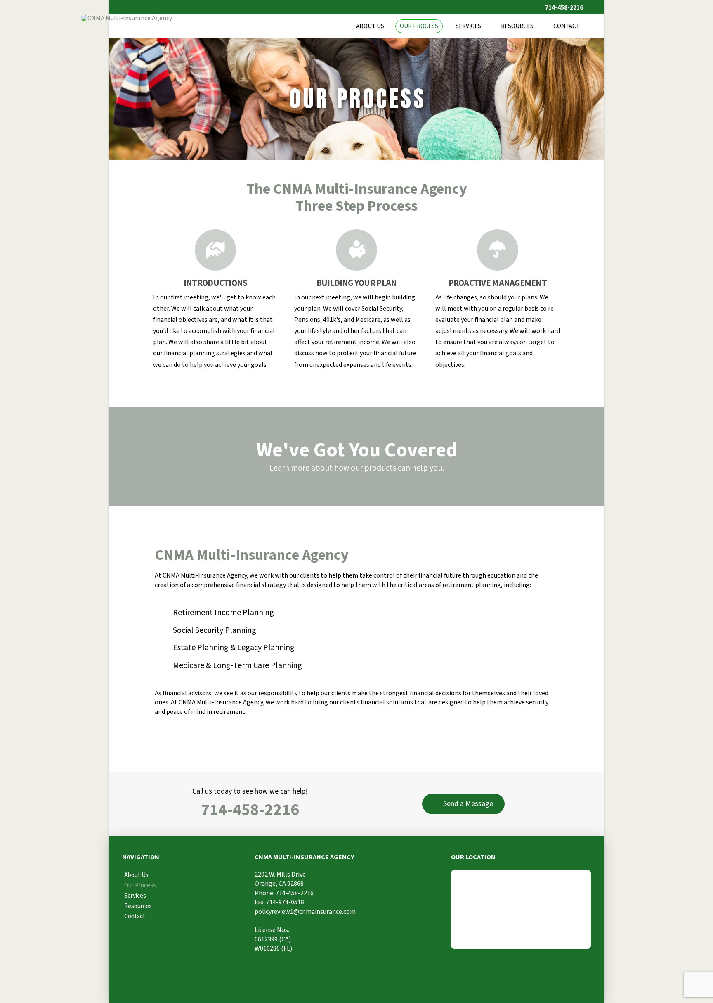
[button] (463, 804)
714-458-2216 (250, 810)
